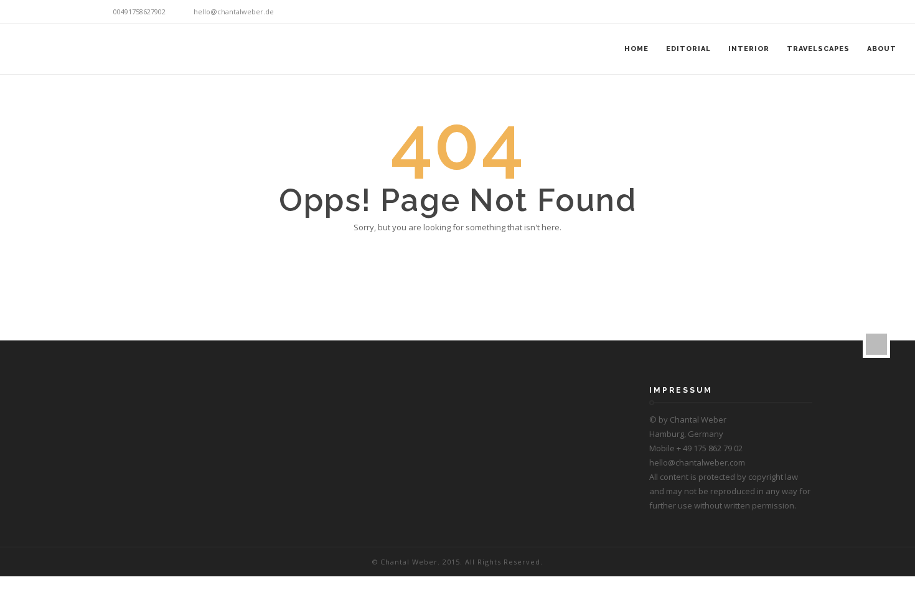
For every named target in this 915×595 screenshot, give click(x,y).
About (881, 49)
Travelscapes (818, 49)
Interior (748, 49)
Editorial (688, 49)
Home (636, 49)
